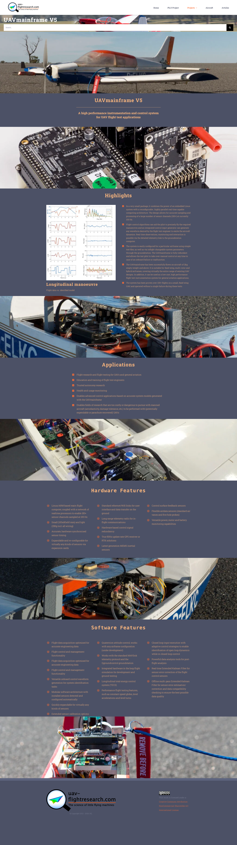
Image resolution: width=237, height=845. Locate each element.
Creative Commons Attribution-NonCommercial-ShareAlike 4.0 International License (173, 805)
